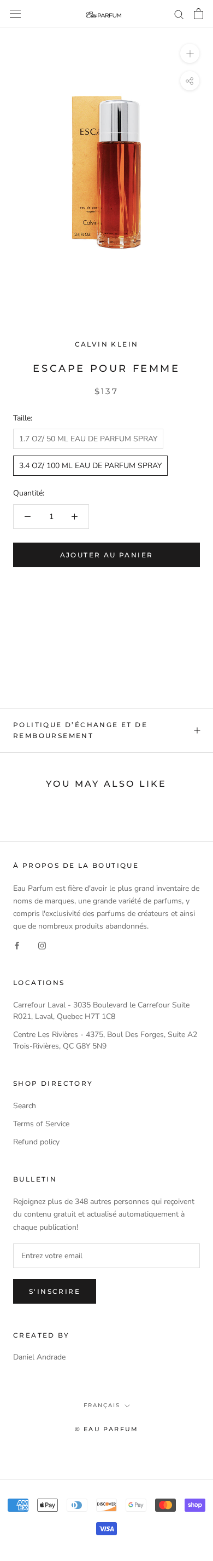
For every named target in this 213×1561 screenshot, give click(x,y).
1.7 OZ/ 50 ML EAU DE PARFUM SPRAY (88, 439)
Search (24, 1106)
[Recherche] (179, 14)
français (102, 1405)
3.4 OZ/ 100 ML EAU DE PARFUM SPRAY (90, 465)
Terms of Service (41, 1124)
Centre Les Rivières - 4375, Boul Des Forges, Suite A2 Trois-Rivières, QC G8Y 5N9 (105, 1040)
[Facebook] (17, 944)
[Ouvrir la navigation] (15, 14)
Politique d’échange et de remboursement (80, 730)
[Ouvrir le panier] (198, 13)
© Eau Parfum (106, 1429)
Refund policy (36, 1142)
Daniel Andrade (39, 1357)
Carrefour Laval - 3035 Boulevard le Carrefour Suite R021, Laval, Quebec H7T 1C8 (101, 1011)
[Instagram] (42, 944)
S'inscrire (54, 1291)
